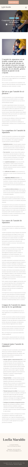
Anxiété (12, 18)
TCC (17, 18)
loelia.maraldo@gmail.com (15, 450)
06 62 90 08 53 (17, 449)
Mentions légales (18, 464)
